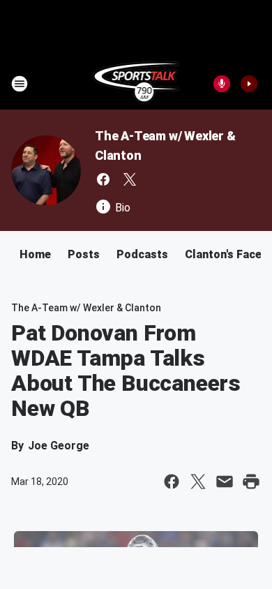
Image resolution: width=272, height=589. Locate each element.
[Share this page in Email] (224, 481)
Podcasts (142, 254)
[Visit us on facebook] (103, 179)
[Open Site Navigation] (19, 83)
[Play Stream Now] (249, 83)
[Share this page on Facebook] (171, 481)
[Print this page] (251, 481)
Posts (84, 254)
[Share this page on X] (198, 481)
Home (35, 254)
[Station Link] (136, 83)
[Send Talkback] (221, 83)
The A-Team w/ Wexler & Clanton (86, 307)
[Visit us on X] (129, 179)
